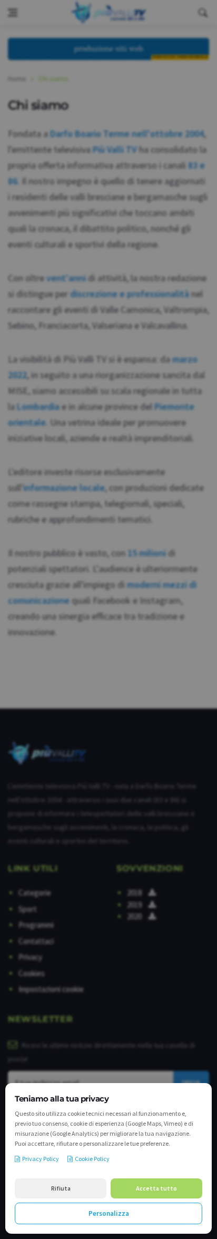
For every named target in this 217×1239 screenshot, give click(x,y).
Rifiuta (61, 1188)
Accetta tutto (156, 1188)
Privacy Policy (40, 1159)
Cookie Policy (92, 1159)
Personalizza (108, 1213)
